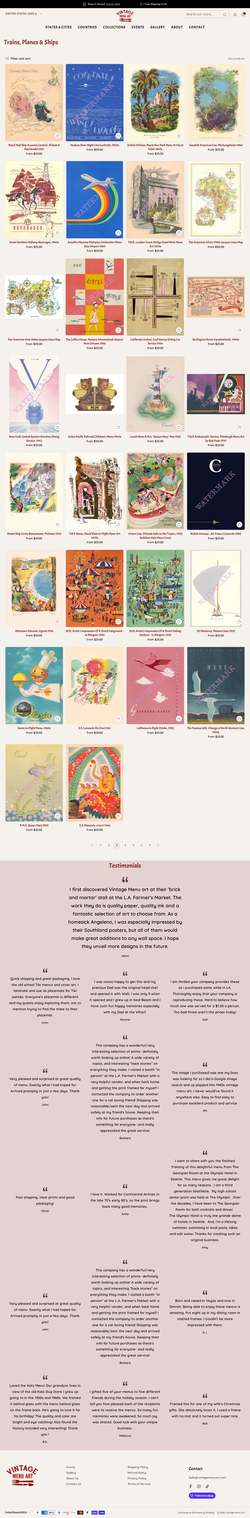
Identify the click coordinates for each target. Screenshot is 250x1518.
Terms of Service (139, 1484)
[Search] (224, 14)
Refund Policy (137, 1472)
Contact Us (73, 1484)
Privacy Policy (137, 1478)
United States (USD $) (21, 13)
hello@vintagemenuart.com (207, 1477)
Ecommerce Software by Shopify (196, 1512)
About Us (72, 1478)
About (177, 27)
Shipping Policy (138, 1467)
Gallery (157, 27)
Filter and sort (21, 58)
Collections (114, 27)
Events (138, 27)
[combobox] (206, 14)
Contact (197, 27)
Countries (87, 27)
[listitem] (101, 4)
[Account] (235, 14)
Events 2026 (113, 4)
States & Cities (58, 27)
